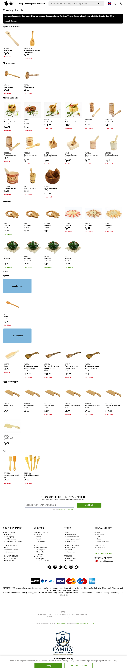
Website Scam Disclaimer (43, 561)
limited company (61, 623)
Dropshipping (9, 536)
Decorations (26, 16)
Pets (107, 16)
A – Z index (69, 560)
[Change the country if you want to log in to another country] (109, 4)
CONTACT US (99, 545)
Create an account (10, 558)
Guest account (9, 560)
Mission (38, 536)
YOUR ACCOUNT (9, 532)
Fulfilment (8, 534)
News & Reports (41, 541)
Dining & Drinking (92, 16)
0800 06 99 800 (104, 553)
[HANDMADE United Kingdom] (9, 5)
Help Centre (100, 534)
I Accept (48, 665)
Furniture (63, 16)
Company (39, 534)
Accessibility (40, 554)
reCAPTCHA (62, 509)
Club (6, 547)
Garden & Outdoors (10, 21)
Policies (35, 545)
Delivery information (72, 536)
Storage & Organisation (12, 16)
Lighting (102, 16)
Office (112, 16)
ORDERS (67, 532)
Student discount (10, 552)
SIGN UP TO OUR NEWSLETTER (63, 497)
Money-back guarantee (31, 593)
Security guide (40, 558)
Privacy (68, 509)
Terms (72, 509)
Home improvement (38, 16)
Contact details (101, 547)
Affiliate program (10, 539)
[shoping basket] (114, 4)
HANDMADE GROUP (40, 532)
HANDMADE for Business (13, 541)
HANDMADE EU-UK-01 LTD (85, 623)
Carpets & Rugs (79, 16)
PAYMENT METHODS (71, 545)
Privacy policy (40, 552)
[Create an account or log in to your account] (120, 4)
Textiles (70, 16)
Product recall (70, 541)
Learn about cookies (78, 665)
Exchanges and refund (72, 539)
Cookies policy (40, 549)
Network (38, 539)
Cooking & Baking (52, 16)
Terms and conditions (42, 547)
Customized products (11, 549)
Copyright (39, 556)
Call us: (99, 549)
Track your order (71, 534)
